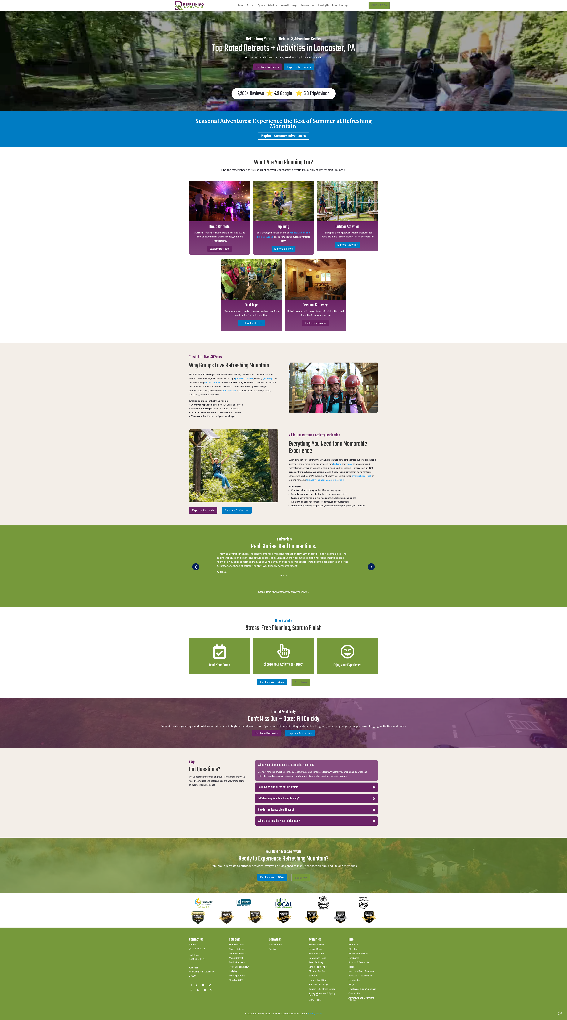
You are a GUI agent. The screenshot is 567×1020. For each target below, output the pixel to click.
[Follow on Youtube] (203, 985)
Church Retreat (236, 949)
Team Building (316, 962)
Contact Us (354, 993)
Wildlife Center (316, 953)
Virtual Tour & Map (358, 953)
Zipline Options (316, 945)
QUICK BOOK (379, 5)
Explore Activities (299, 67)
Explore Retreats (267, 67)
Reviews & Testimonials (360, 976)
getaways (268, 378)
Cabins (272, 949)
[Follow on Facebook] (191, 985)
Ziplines (261, 6)
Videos (352, 967)
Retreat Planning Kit (239, 967)
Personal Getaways (288, 6)
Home (240, 6)
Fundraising (354, 980)
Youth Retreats (236, 945)
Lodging (233, 971)
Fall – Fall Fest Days (318, 984)
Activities (272, 6)
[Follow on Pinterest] (211, 990)
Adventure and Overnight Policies (361, 999)
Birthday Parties (317, 971)
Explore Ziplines (283, 248)
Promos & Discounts (358, 962)
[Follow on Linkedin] (204, 990)
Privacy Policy (314, 1013)
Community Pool (307, 6)
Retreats (250, 6)
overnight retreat (361, 475)
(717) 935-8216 (197, 948)
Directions (353, 949)
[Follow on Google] (198, 990)
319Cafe (313, 976)
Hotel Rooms (275, 945)
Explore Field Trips (251, 323)
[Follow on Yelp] (191, 990)
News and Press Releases (361, 971)
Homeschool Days (340, 6)
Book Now (301, 682)
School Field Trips (318, 967)
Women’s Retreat (237, 953)
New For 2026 (236, 980)
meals (349, 463)
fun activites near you (318, 479)
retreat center (212, 382)
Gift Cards (353, 958)
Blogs (351, 984)
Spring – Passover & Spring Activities (322, 994)
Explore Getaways (315, 323)
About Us (353, 945)
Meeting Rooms (237, 976)
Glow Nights (323, 6)
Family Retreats (237, 962)
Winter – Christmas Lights (322, 989)
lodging (337, 463)
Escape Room (315, 949)
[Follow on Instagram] (209, 985)
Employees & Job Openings (362, 989)
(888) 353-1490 (197, 958)
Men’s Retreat (236, 958)
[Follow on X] (196, 985)
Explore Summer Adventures (283, 136)
